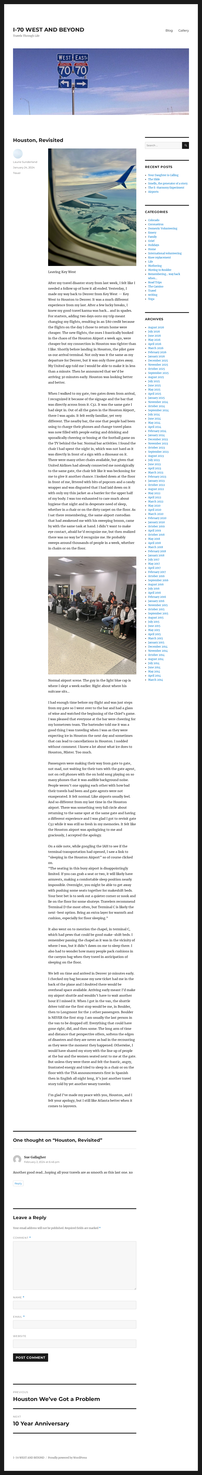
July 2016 (154, 588)
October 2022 (156, 485)
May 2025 (154, 389)
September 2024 (158, 410)
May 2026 (154, 340)
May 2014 (154, 671)
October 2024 (156, 406)
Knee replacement (159, 257)
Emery (152, 232)
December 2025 (158, 360)
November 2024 (158, 402)
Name (18, 1297)
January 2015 (156, 642)
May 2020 (154, 505)
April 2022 (154, 497)
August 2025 (156, 377)
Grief (151, 241)
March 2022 (155, 501)
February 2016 (157, 597)
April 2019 (154, 530)
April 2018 (154, 543)
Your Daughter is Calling (163, 175)
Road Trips (155, 282)
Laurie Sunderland (25, 161)
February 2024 (157, 431)
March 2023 (155, 472)
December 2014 (157, 646)
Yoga (151, 299)
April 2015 (154, 634)
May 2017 (154, 563)
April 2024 (154, 427)
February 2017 (157, 572)
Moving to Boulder (159, 270)
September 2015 (158, 613)
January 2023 (156, 481)
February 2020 (157, 518)
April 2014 (154, 675)
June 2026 (154, 335)
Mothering (155, 266)
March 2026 (156, 348)
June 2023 (154, 464)
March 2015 (155, 638)
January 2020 (156, 522)
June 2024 (154, 418)
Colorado (153, 220)
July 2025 (154, 381)
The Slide (154, 179)
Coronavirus (156, 224)
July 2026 (154, 331)
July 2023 (154, 460)
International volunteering (165, 253)
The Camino (155, 286)
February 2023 (157, 476)
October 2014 (156, 655)
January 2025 (156, 398)
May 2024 (154, 422)
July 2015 (153, 621)
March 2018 (155, 547)
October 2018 (156, 534)
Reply (18, 1183)
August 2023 (156, 456)
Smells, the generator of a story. (168, 183)
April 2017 (154, 568)
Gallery (183, 30)
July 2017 (153, 559)
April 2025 (154, 393)
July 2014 (153, 663)
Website (19, 1336)
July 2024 (154, 414)
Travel (17, 173)
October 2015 (156, 609)
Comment (22, 1237)
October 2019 (156, 526)
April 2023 (154, 468)
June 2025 (154, 385)
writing (152, 295)
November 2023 (158, 443)
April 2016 (154, 592)
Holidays (153, 245)
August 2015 (156, 617)
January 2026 (156, 356)
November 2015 (158, 605)
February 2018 (157, 551)
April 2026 (154, 344)
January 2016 (156, 601)
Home (152, 249)
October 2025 (156, 369)
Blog (169, 30)
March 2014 (155, 680)
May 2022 (154, 493)
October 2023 (156, 447)
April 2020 (154, 510)
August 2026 (156, 327)
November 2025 (158, 364)
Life (150, 261)
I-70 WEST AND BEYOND (48, 29)
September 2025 (158, 373)
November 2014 (158, 651)
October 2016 (156, 576)
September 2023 (158, 451)
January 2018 (156, 555)
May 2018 (154, 539)
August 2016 (156, 584)
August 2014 (156, 659)
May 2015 (154, 630)
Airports (153, 191)
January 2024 (156, 435)
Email (19, 1316)
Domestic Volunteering (162, 228)
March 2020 (155, 514)
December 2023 (158, 439)
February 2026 (157, 352)
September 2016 (158, 580)
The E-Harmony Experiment (166, 187)
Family (152, 236)
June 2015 (154, 626)
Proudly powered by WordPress (67, 1457)
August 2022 (156, 489)
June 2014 (154, 667)
